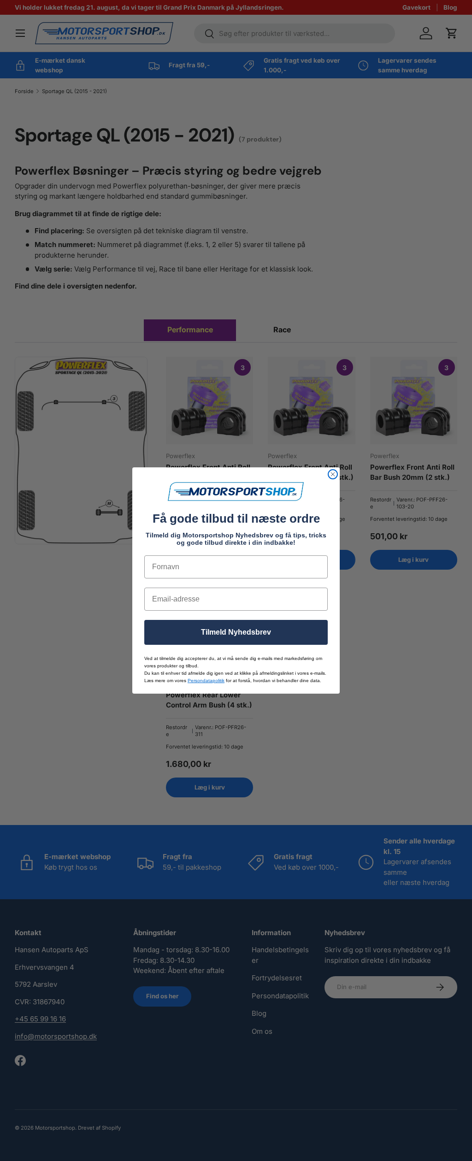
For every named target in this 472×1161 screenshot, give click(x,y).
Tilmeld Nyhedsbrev (236, 632)
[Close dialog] (332, 474)
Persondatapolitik (206, 680)
